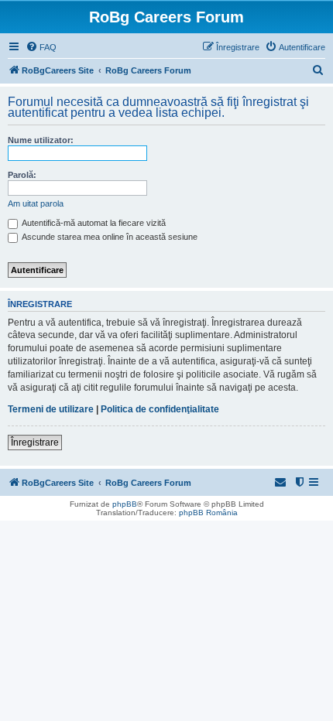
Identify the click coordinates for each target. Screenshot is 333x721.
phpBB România (208, 512)
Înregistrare (35, 442)
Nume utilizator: (41, 140)
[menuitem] (41, 47)
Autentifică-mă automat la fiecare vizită (93, 222)
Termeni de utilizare (51, 409)
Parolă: (22, 174)
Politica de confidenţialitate (160, 409)
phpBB (124, 504)
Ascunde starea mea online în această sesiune (108, 236)
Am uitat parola (36, 203)
